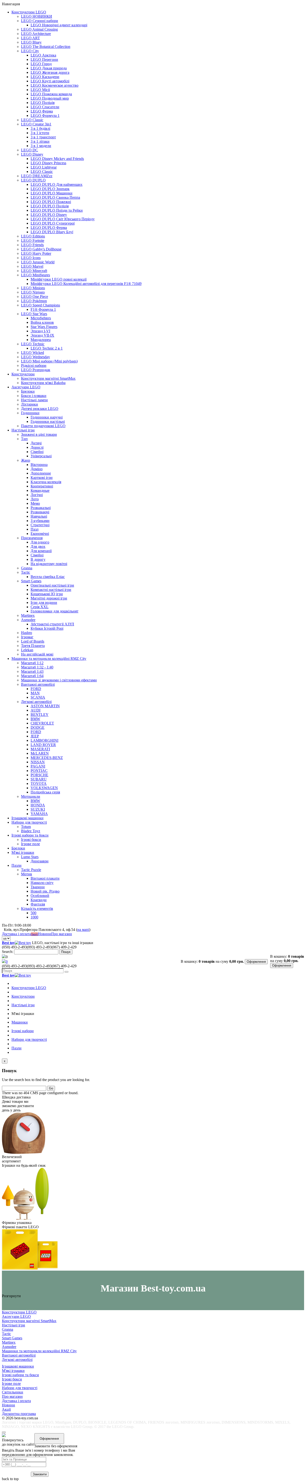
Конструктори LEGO (28, 12)
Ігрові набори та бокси (30, 835)
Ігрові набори (22, 1031)
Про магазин (61, 934)
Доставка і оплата (16, 934)
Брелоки (18, 848)
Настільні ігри (23, 430)
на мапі (83, 930)
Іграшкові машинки (27, 818)
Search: (7, 952)
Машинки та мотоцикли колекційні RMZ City (48, 659)
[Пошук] (66, 972)
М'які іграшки (22, 852)
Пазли (16, 865)
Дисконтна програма (19, 1414)
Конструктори (23, 374)
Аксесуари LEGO (25, 387)
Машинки (19, 1022)
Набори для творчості (29, 822)
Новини (44, 934)
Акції (34, 934)
